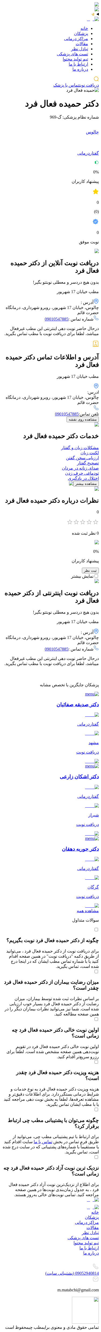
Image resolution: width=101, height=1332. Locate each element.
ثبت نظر (90, 571)
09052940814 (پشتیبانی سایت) (72, 1273)
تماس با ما (43, 1141)
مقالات (82, 43)
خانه (84, 28)
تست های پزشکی (72, 54)
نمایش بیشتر (82, 576)
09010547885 (56, 319)
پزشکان (81, 33)
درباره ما (80, 69)
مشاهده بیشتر (86, 484)
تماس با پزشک (66, 85)
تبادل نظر (79, 49)
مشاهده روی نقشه (83, 419)
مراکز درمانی (76, 38)
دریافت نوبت (89, 85)
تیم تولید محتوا (75, 59)
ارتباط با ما (78, 64)
